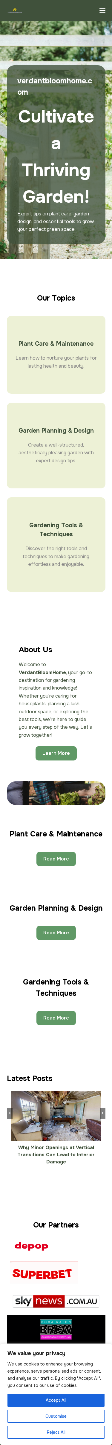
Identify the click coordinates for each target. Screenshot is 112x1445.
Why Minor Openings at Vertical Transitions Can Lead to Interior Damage (56, 1154)
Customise (56, 1416)
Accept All (56, 1400)
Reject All (56, 1432)
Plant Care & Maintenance (56, 343)
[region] (56, 1394)
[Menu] (102, 10)
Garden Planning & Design (56, 430)
